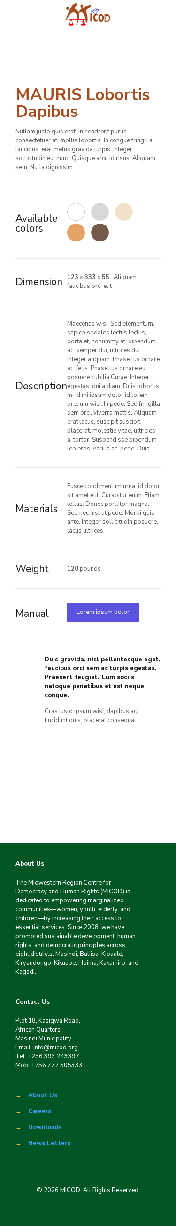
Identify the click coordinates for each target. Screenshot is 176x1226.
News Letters (49, 1143)
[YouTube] (101, 1211)
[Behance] (127, 1211)
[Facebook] (48, 1211)
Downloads (44, 1127)
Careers (39, 1111)
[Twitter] (74, 1211)
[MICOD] (88, 14)
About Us (42, 1095)
